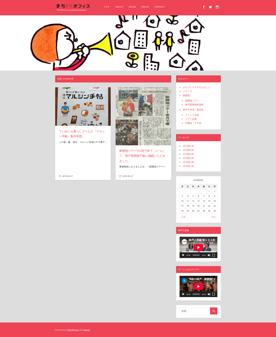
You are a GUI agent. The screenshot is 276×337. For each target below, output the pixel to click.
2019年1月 (188, 146)
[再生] (183, 255)
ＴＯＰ (106, 6)
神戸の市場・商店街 (193, 109)
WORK (132, 6)
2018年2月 (188, 162)
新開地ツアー (192, 100)
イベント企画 (192, 114)
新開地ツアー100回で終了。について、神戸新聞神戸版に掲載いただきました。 (142, 156)
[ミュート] (209, 255)
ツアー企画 (191, 118)
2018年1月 (188, 166)
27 (198, 210)
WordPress (73, 329)
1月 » (213, 217)
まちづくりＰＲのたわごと (196, 87)
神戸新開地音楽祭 (194, 104)
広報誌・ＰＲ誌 (193, 122)
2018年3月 (188, 158)
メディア (187, 91)
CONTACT (159, 6)
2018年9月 (188, 150)
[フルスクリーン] (213, 255)
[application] (198, 247)
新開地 (186, 95)
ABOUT (119, 6)
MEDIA (145, 6)
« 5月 (183, 217)
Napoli (87, 329)
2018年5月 (188, 154)
